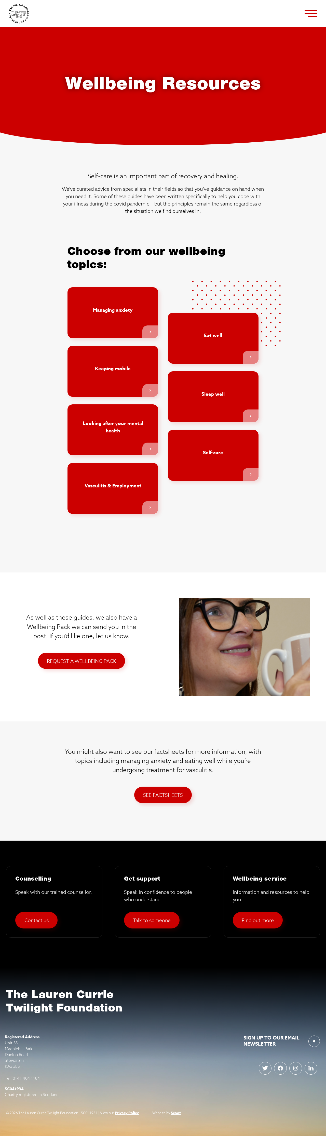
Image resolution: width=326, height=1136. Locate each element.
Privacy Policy (127, 1113)
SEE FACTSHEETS (163, 795)
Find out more (258, 920)
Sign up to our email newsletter (271, 1040)
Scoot (176, 1113)
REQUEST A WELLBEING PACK (81, 661)
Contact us (36, 920)
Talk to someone (152, 920)
